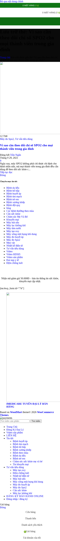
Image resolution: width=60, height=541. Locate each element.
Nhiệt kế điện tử (14, 245)
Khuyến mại (12, 219)
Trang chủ (5, 57)
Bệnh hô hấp (12, 190)
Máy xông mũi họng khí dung (21, 234)
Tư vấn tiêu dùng (23, 139)
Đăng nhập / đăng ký (17, 499)
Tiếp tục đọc (6, 172)
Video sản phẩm (14, 257)
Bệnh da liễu (12, 187)
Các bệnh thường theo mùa (20, 211)
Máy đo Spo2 (7, 139)
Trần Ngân (15, 155)
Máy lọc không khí (16, 225)
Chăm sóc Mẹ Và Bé (17, 216)
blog (8, 208)
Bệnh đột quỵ (13, 205)
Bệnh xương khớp (15, 202)
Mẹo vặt (10, 242)
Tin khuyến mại (21, 464)
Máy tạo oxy (12, 231)
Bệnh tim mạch (14, 196)
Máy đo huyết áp (15, 237)
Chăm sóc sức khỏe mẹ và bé (27, 461)
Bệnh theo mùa (20, 452)
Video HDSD (13, 254)
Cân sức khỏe (13, 213)
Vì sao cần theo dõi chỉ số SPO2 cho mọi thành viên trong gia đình (26, 147)
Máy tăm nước (13, 228)
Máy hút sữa (12, 222)
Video (9, 251)
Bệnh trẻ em (12, 199)
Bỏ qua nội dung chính (11, 1)
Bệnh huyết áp (13, 193)
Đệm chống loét (14, 263)
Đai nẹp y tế (12, 260)
